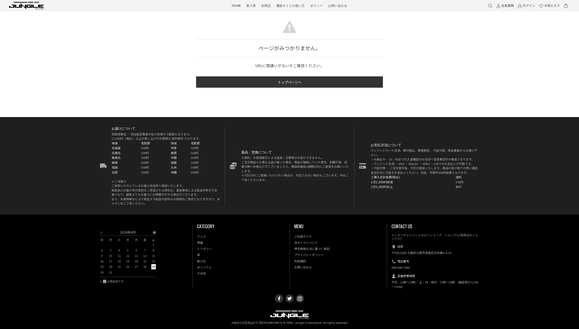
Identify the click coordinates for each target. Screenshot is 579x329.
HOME (236, 5)
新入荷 (251, 5)
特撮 (200, 242)
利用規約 (300, 261)
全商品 (266, 5)
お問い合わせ (337, 5)
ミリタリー (204, 249)
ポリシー (316, 5)
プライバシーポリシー (309, 255)
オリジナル (204, 267)
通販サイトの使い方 (290, 5)
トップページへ (289, 82)
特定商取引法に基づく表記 (312, 249)
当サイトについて (306, 242)
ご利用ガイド (303, 236)
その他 (201, 273)
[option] (128, 253)
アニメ (201, 236)
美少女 (201, 261)
